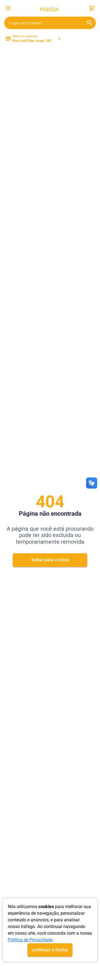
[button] (8, 9)
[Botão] (8, 8)
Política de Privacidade (30, 939)
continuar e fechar (50, 949)
